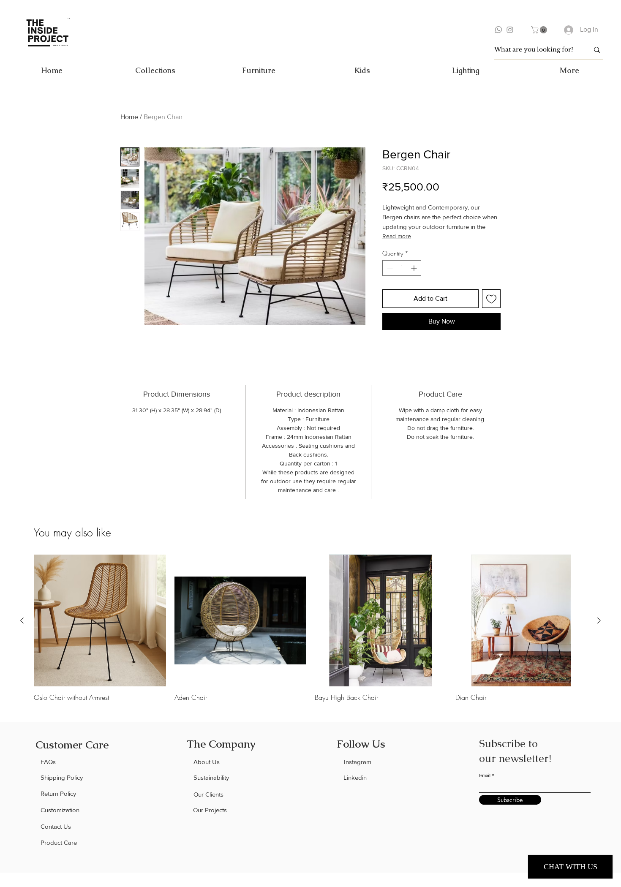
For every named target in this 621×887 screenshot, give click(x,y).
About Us (206, 761)
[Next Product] (599, 620)
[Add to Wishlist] (491, 298)
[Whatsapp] (498, 29)
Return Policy (58, 793)
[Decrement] (389, 268)
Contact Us (56, 826)
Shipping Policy (62, 777)
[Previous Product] (22, 620)
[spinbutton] (401, 268)
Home (129, 116)
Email (484, 775)
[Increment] (414, 268)
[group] (310, 628)
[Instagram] (510, 29)
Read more (396, 236)
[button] (540, 29)
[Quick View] (100, 621)
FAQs (48, 761)
